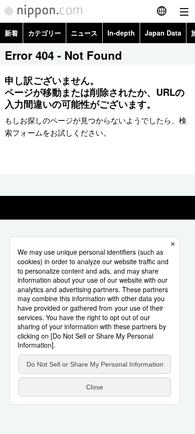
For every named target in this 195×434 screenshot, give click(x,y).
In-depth (121, 32)
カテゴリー (44, 32)
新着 (11, 32)
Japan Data (163, 32)
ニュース (84, 32)
